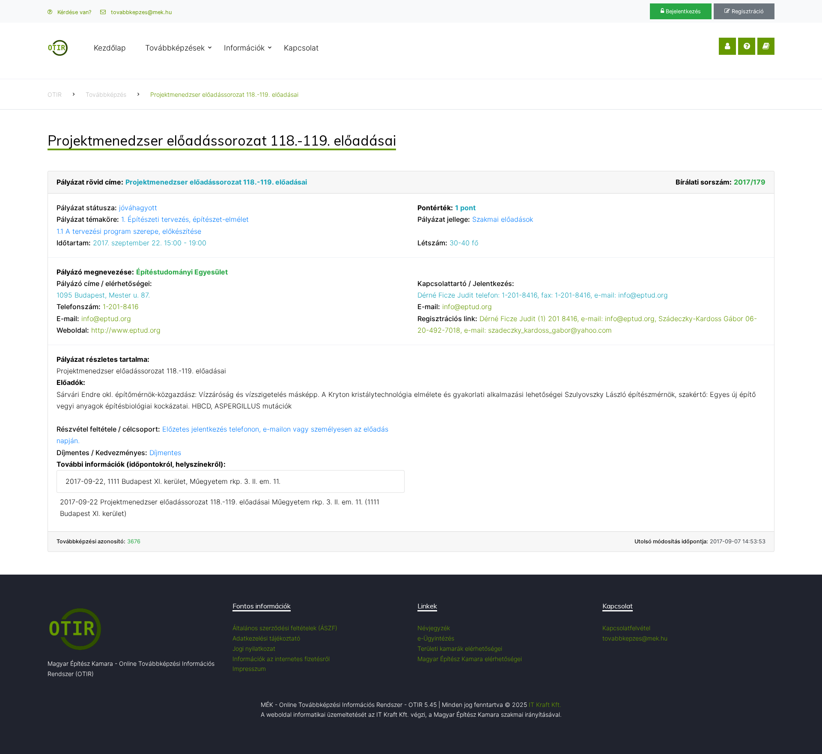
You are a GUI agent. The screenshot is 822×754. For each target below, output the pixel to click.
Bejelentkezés (682, 11)
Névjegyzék (433, 628)
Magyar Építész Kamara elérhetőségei (469, 658)
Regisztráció (747, 11)
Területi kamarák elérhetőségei (459, 648)
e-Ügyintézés (435, 638)
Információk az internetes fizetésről (281, 658)
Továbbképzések (175, 47)
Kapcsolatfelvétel (626, 628)
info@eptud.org (106, 318)
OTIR (55, 94)
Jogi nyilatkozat (253, 648)
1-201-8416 (121, 306)
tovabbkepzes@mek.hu (140, 12)
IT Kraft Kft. (545, 704)
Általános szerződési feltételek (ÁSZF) (284, 628)
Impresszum (249, 668)
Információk (244, 47)
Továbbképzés (106, 94)
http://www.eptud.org (126, 330)
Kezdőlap (110, 47)
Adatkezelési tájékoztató (266, 638)
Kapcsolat (301, 47)
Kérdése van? (73, 12)
